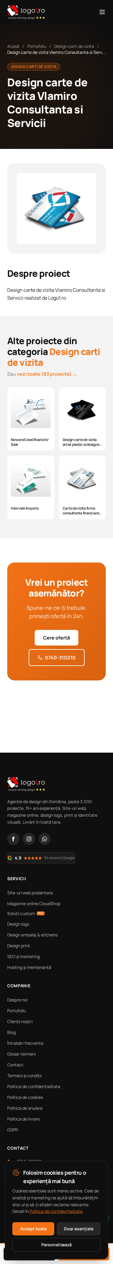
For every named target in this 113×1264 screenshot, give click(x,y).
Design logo (18, 924)
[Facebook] (13, 839)
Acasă (13, 46)
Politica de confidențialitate (33, 1086)
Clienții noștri (20, 1021)
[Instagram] (29, 839)
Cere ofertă (56, 637)
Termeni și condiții (24, 1075)
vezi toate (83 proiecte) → (47, 374)
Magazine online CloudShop (33, 903)
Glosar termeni (21, 1054)
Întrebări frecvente (25, 1043)
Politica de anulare (24, 1108)
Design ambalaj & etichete (32, 935)
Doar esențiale (78, 1229)
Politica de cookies (25, 1097)
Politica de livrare (23, 1119)
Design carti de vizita (74, 46)
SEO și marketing (23, 956)
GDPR (12, 1130)
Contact (15, 1065)
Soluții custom (25, 913)
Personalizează (56, 1244)
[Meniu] (102, 12)
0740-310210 (60, 657)
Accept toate (33, 1229)
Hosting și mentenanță (29, 967)
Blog (11, 1032)
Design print (18, 945)
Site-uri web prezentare (30, 893)
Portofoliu (36, 46)
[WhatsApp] (45, 839)
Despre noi (17, 1000)
